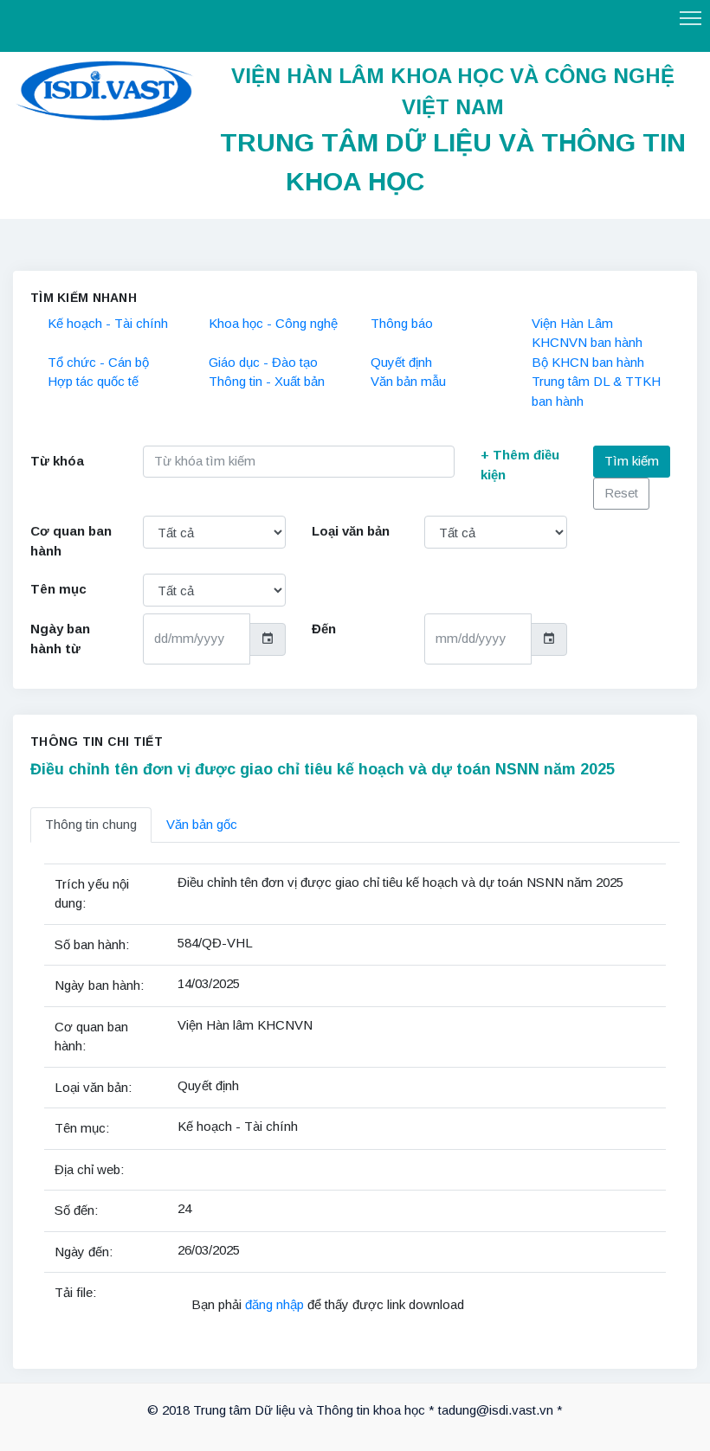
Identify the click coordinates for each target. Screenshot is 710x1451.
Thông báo (402, 323)
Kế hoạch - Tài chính (108, 323)
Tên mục (58, 588)
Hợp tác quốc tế (93, 381)
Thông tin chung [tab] (91, 824)
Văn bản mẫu (408, 381)
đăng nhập (276, 1304)
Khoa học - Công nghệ (273, 323)
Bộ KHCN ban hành (588, 362)
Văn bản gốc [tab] (201, 824)
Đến (324, 628)
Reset (621, 492)
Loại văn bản (351, 530)
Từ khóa (57, 460)
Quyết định (401, 362)
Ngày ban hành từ (60, 638)
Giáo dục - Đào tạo (263, 362)
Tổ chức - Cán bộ (98, 362)
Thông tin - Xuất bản (267, 381)
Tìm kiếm (631, 460)
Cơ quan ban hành (71, 540)
